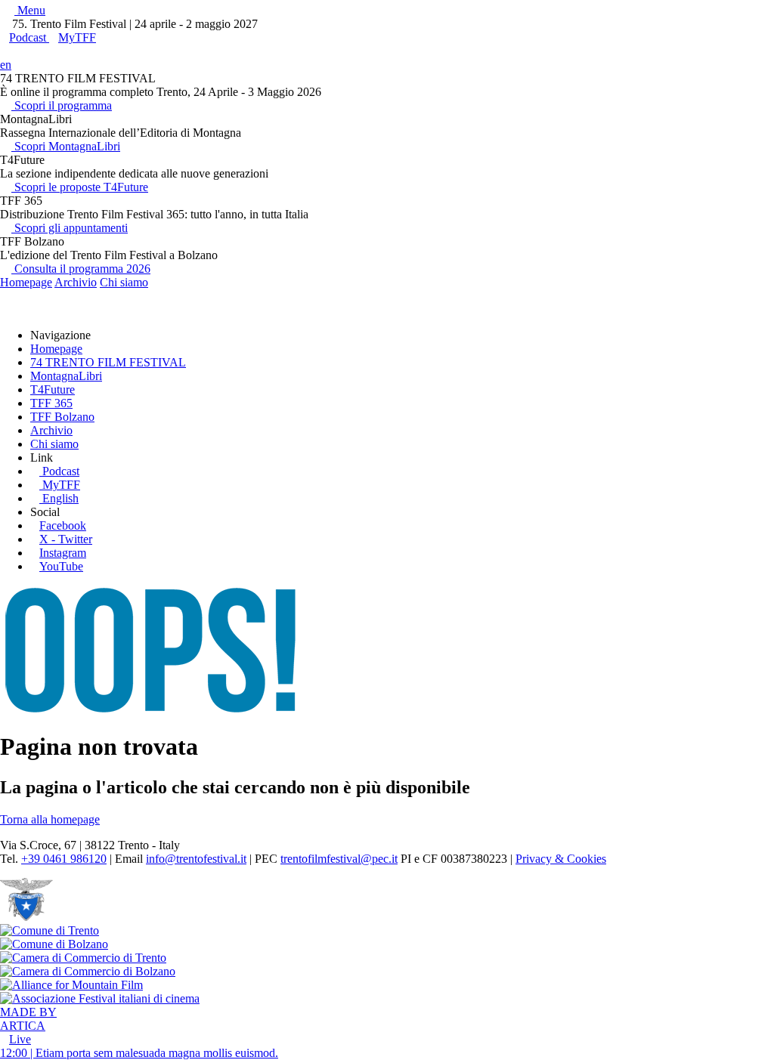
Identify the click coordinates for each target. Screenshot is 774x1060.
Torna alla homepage (50, 819)
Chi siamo (124, 282)
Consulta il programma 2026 (80, 268)
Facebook (62, 525)
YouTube (61, 566)
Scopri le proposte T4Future (79, 187)
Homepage (26, 282)
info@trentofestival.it (196, 858)
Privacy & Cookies (560, 858)
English (60, 498)
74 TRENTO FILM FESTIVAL (108, 362)
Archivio (75, 282)
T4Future (52, 389)
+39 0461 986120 (64, 858)
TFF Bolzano (62, 416)
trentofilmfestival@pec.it (339, 858)
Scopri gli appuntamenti (69, 227)
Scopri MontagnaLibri (65, 146)
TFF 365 (51, 403)
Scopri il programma (61, 105)
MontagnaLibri (66, 375)
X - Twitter (65, 539)
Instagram (62, 552)
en (5, 64)
